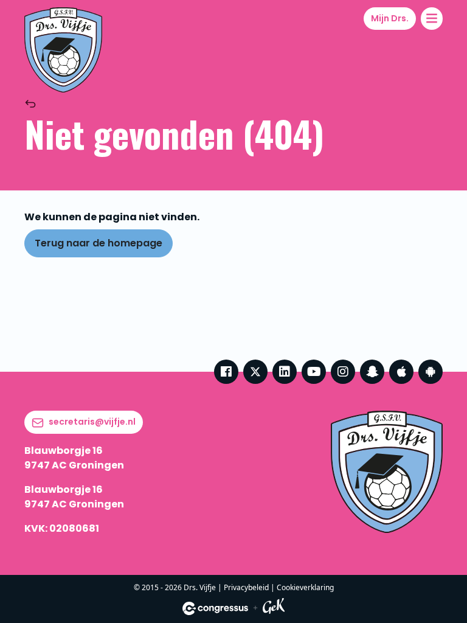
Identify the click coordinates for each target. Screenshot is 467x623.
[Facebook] (226, 372)
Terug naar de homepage (98, 243)
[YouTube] (314, 372)
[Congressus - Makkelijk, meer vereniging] (215, 608)
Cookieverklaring (305, 587)
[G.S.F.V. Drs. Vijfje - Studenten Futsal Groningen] (63, 49)
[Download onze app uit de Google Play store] (430, 372)
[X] (255, 372)
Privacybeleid (246, 587)
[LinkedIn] (284, 372)
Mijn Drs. (390, 18)
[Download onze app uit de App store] (401, 372)
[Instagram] (343, 372)
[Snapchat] (372, 372)
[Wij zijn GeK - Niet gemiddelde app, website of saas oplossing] (274, 608)
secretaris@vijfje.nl (92, 422)
